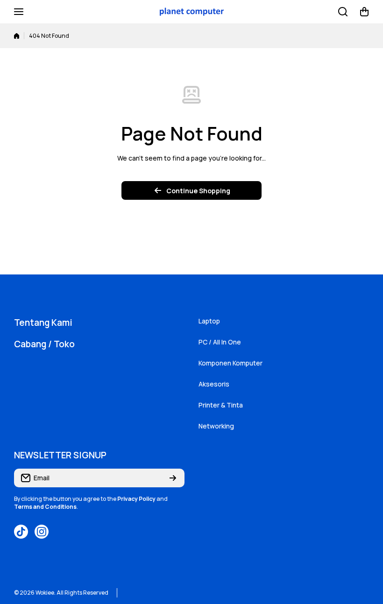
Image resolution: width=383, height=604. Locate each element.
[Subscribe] (172, 478)
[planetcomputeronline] (191, 12)
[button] (364, 11)
